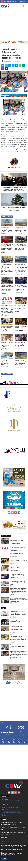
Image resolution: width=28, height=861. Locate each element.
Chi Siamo (3, 841)
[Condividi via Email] (6, 68)
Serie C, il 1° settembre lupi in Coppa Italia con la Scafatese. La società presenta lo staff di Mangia (21, 288)
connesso (9, 376)
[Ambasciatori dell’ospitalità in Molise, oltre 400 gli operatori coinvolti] (7, 355)
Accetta (4, 858)
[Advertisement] (14, 24)
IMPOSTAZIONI (5, 856)
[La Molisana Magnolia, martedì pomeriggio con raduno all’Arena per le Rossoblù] (21, 337)
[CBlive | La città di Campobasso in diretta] (5, 6)
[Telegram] (23, 65)
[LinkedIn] (9, 65)
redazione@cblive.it (9, 834)
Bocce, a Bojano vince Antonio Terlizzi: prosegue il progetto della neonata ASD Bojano (18, 600)
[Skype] (13, 65)
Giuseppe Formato (7, 61)
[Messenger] (16, 65)
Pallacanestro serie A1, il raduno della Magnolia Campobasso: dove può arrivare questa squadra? (20, 308)
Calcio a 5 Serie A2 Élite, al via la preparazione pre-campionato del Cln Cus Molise (18, 560)
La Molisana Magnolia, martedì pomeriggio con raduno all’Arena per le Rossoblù (18, 576)
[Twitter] (6, 65)
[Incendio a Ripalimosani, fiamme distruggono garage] (5, 622)
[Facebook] (2, 65)
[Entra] (23, 6)
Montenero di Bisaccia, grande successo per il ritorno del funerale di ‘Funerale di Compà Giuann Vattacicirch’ (20, 247)
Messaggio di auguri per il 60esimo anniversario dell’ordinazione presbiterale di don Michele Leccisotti (7, 345)
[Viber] (2, 68)
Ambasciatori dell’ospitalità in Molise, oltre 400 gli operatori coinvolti (17, 583)
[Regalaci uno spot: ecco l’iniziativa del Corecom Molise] (5, 647)
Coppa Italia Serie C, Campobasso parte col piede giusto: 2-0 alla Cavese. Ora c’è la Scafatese (20, 363)
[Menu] (26, 6)
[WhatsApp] (20, 65)
